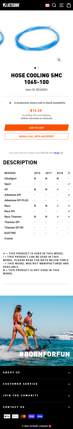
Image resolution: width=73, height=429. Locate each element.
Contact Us (14, 407)
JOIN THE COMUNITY (21, 395)
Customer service (20, 384)
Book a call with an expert (36, 136)
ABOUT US (11, 372)
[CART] (68, 5)
